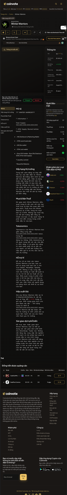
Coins (11, 14)
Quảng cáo (40, 441)
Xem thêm (55, 159)
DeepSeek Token (55, 193)
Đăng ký (23, 477)
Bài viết (10, 430)
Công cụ (11, 444)
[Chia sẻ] (40, 32)
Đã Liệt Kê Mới (53, 409)
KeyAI (51, 200)
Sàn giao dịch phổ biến (7, 132)
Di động (10, 450)
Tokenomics (5, 120)
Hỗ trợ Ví (3, 123)
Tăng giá (27, 100)
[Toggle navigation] (61, 4)
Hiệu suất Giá (5, 127)
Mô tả (3, 108)
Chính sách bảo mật (43, 436)
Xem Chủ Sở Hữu (23, 42)
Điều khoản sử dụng (43, 433)
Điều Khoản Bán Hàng (44, 439)
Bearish (37, 100)
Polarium (52, 187)
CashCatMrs (14, 375)
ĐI (7, 32)
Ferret (51, 181)
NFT (9, 433)
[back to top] (62, 491)
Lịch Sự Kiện (12, 439)
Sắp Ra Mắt (53, 420)
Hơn (56, 115)
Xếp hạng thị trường (7, 112)
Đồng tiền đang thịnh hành (53, 403)
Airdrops (11, 441)
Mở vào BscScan (10, 42)
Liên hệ (39, 444)
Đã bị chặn (53, 423)
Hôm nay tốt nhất (54, 397)
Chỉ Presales (54, 418)
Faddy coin (53, 175)
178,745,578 (19, 9)
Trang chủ (4, 14)
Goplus (50, 111)
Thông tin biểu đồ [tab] (12, 49)
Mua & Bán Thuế (6, 116)
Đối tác (10, 447)
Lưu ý (38, 430)
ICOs (9, 436)
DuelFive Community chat (17, 382)
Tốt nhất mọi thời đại (54, 414)
